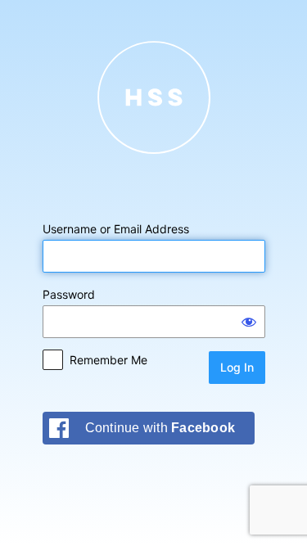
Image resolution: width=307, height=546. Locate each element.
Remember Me (108, 360)
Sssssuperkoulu (154, 97)
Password (69, 294)
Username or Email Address (116, 229)
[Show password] (249, 321)
